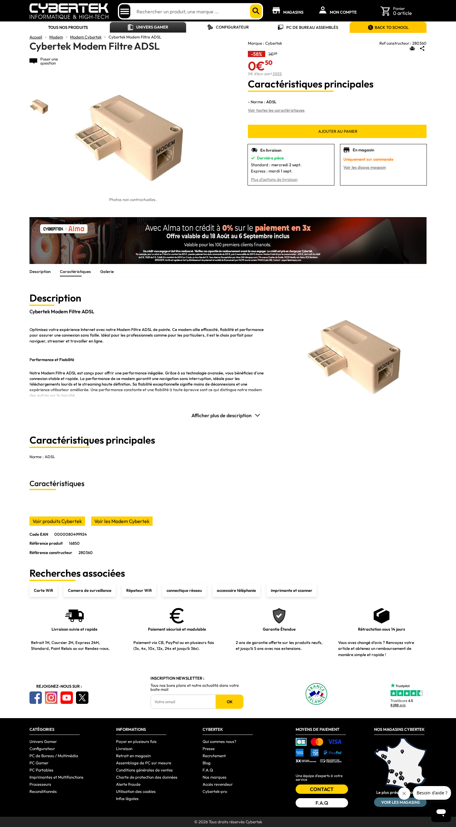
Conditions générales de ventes (144, 769)
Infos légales (127, 798)
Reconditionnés (43, 791)
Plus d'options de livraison (274, 179)
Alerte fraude (128, 784)
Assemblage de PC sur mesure (143, 762)
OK (230, 701)
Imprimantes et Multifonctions (56, 777)
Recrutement (214, 755)
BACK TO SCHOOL (392, 27)
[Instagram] (51, 697)
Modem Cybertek (85, 36)
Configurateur (232, 27)
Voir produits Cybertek (57, 521)
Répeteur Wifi (139, 590)
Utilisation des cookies (136, 791)
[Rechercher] (256, 11)
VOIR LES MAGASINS (400, 802)
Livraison (124, 748)
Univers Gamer (152, 27)
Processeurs (40, 784)
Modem (56, 36)
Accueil (35, 36)
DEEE (277, 73)
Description (40, 271)
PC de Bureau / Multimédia (53, 755)
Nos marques (214, 777)
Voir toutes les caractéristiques (276, 110)
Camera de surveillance (89, 590)
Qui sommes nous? (219, 741)
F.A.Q (208, 769)
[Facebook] (35, 697)
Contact (321, 789)
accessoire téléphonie (236, 590)
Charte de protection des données (146, 777)
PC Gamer (38, 762)
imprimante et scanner (291, 590)
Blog (207, 762)
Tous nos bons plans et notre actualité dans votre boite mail (194, 687)
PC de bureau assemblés (312, 27)
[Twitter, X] (82, 697)
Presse (209, 748)
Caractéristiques (75, 271)
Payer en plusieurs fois (136, 741)
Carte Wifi (43, 590)
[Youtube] (66, 697)
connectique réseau (184, 590)
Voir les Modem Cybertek (122, 521)
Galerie (107, 271)
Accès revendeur (218, 784)
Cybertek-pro (215, 791)
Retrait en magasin (133, 755)
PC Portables (41, 769)
